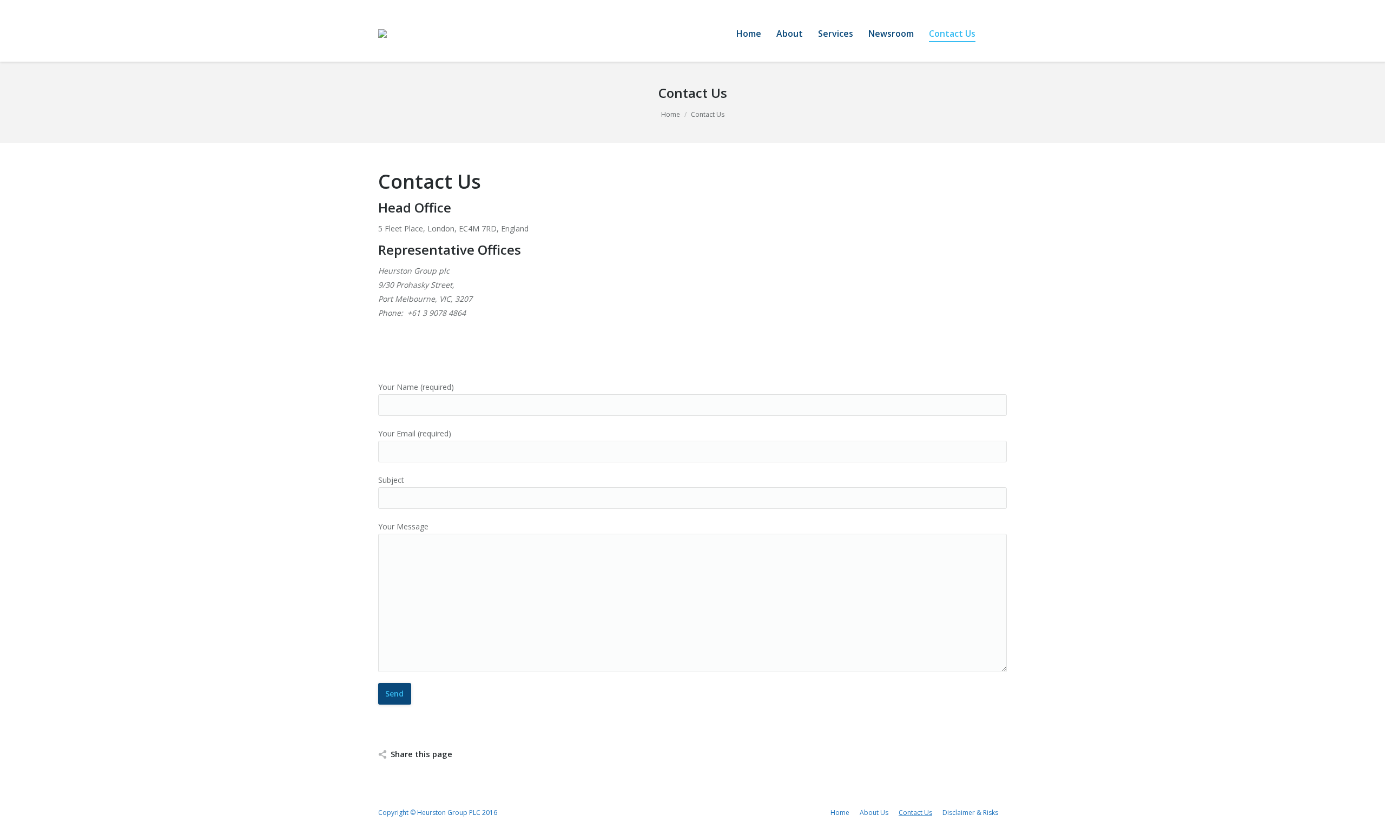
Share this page (421, 753)
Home (670, 114)
